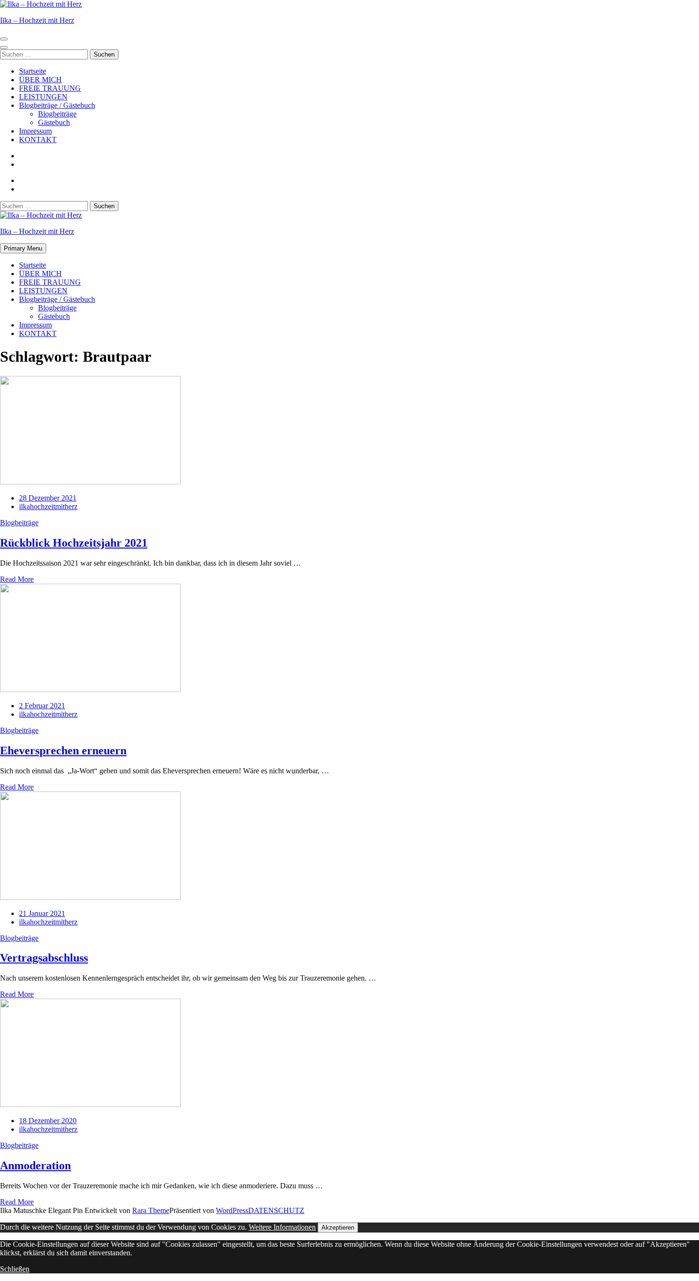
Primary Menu (23, 248)
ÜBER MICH (40, 80)
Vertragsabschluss (44, 958)
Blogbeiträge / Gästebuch (57, 105)
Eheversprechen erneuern (63, 750)
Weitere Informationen (282, 1227)
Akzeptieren (337, 1227)
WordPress (232, 1210)
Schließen (14, 1269)
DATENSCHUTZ (276, 1210)
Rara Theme (150, 1210)
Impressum (35, 131)
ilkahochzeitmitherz (48, 506)
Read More (17, 579)
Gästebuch (54, 122)
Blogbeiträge (57, 114)
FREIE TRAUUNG (50, 88)
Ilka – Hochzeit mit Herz (37, 20)
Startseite (32, 71)
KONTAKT (38, 139)
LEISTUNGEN (43, 97)
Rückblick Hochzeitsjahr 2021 (73, 543)
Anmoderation (35, 1165)
